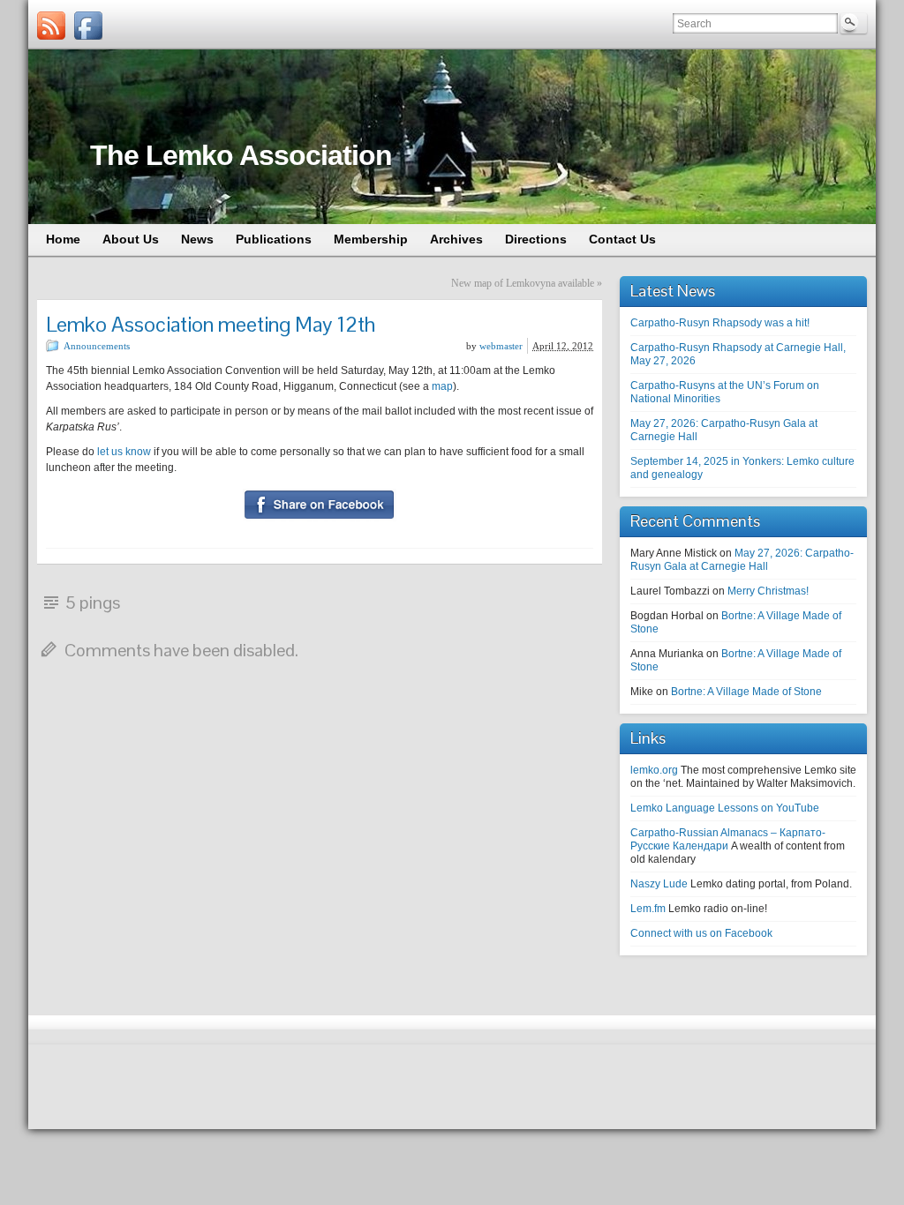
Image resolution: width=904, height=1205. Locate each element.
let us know (124, 451)
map (442, 386)
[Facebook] (88, 25)
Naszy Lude (659, 884)
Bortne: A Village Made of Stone (746, 691)
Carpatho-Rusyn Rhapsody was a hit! (720, 323)
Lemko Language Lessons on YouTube (724, 808)
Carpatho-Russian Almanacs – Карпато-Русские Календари (727, 839)
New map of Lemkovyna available (522, 283)
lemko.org (654, 770)
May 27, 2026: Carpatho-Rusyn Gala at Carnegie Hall (742, 560)
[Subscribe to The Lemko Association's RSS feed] (51, 25)
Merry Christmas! (768, 591)
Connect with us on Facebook (701, 933)
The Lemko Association (241, 155)
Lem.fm (648, 908)
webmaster (501, 346)
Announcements (97, 346)
